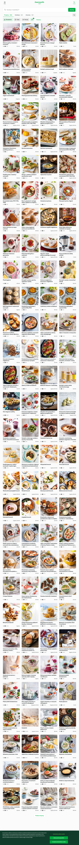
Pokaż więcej (39, 815)
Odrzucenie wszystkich (59, 837)
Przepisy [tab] (8, 15)
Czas (18, 19)
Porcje (26, 19)
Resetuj (38, 19)
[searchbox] (36, 10)
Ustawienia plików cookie (59, 834)
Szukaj (74, 3)
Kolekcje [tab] (19, 15)
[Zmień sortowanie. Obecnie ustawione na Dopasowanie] (74, 15)
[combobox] (36, 10)
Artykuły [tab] (29, 15)
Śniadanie (9, 19)
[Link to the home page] (39, 2)
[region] (39, 838)
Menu (5, 3)
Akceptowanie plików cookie (58, 841)
